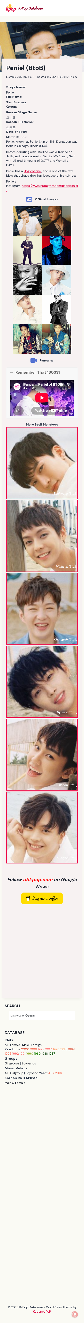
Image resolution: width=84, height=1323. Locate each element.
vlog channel (32, 171)
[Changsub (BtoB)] (42, 608)
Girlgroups (12, 1063)
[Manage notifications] (75, 1314)
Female (15, 1045)
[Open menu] (75, 8)
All (6, 1045)
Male (25, 1045)
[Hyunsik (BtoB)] (42, 681)
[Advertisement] (42, 951)
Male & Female (15, 1083)
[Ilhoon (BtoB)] (42, 754)
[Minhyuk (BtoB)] (42, 536)
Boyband (32, 1073)
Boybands (29, 1063)
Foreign (36, 1045)
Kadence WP (42, 1311)
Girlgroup (16, 1073)
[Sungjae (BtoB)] (42, 827)
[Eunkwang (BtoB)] (42, 463)
